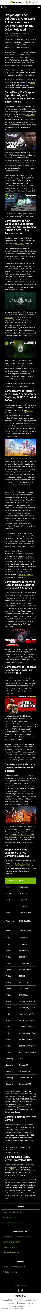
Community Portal (10, 1247)
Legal (35, 1300)
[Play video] (20, 141)
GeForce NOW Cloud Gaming (14, 1223)
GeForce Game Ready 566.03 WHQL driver (20, 1170)
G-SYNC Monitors (10, 1217)
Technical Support (10, 1272)
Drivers (19, 36)
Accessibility (12, 1303)
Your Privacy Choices (23, 1300)
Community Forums (23, 1237)
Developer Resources (11, 1253)
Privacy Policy (7, 1300)
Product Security (16, 1306)
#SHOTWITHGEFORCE (11, 1242)
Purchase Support (18, 1267)
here (24, 379)
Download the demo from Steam (22, 834)
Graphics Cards (9, 1212)
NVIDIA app (22, 574)
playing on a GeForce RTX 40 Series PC (21, 312)
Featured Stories (10, 36)
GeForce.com (9, 88)
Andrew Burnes (12, 33)
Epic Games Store (21, 386)
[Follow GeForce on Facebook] (18, 1290)
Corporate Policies (26, 1303)
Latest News (8, 1237)
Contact (28, 1306)
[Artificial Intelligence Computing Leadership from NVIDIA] (15, 2)
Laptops (20, 1212)
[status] (27, 2)
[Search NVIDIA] (6, 2)
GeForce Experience (19, 85)
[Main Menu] (2, 2)
